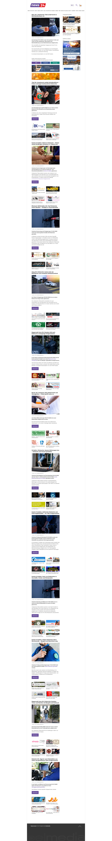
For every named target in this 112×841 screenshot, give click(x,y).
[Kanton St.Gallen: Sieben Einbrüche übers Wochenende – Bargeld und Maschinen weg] (46, 652)
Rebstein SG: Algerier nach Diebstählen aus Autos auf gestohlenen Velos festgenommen (45, 759)
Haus (45, 10)
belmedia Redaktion (40, 37)
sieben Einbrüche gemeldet (51, 666)
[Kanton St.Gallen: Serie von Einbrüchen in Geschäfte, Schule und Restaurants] (46, 589)
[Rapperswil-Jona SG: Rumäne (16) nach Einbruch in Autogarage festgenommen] (46, 344)
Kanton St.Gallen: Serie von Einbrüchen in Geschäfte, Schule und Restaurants (44, 577)
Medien (56, 10)
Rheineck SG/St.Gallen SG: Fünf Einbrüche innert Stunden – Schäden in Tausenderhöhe (45, 206)
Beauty (69, 10)
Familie (80, 10)
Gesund (62, 10)
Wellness (66, 10)
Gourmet (73, 10)
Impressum (34, 826)
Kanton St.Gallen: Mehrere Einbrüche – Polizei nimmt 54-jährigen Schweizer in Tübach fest (45, 143)
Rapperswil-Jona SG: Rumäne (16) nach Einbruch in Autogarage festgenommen (43, 333)
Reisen (39, 10)
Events (41, 10)
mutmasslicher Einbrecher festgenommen (41, 178)
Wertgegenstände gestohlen (38, 787)
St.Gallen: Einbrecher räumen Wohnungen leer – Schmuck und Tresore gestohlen (45, 451)
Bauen (83, 10)
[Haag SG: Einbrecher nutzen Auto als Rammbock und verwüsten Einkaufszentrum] (46, 284)
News (29, 10)
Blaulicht (32, 10)
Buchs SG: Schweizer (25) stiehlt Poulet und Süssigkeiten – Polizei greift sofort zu (45, 393)
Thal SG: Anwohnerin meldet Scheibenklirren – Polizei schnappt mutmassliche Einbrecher (45, 83)
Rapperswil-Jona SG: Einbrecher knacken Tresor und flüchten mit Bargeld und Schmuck (45, 702)
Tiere (59, 10)
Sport (36, 10)
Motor (77, 10)
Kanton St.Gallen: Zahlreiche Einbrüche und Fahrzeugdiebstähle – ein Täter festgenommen (45, 512)
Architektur (48, 10)
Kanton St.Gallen (47, 170)
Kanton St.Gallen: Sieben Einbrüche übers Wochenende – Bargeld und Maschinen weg (45, 640)
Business (53, 10)
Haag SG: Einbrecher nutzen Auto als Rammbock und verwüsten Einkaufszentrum (45, 272)
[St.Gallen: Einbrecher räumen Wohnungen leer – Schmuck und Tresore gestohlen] (46, 462)
